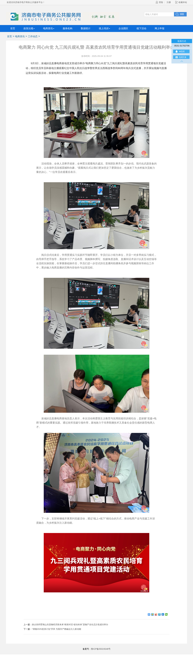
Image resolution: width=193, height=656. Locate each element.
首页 (12, 28)
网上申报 (159, 28)
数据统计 (85, 28)
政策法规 (28, 28)
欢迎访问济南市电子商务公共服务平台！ (26, 2)
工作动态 (33, 36)
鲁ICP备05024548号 (101, 649)
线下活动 (141, 28)
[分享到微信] (166, 614)
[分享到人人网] (163, 614)
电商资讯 (48, 28)
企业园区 (123, 28)
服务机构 (67, 28)
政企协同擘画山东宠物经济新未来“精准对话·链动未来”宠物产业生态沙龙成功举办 (70, 624)
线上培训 (104, 28)
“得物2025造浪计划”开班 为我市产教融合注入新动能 (56, 629)
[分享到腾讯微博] (159, 614)
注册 (169, 2)
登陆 (161, 2)
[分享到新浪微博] (156, 614)
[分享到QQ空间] (152, 614)
